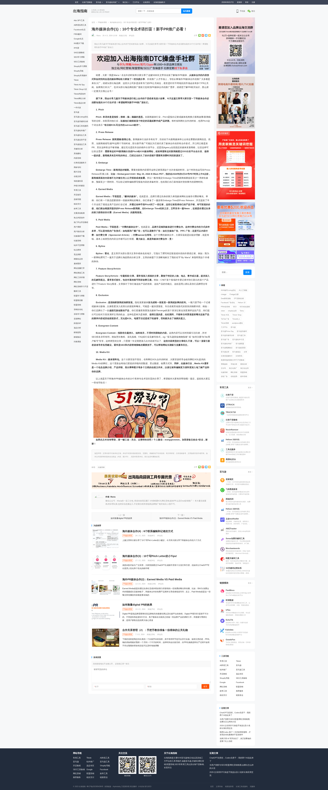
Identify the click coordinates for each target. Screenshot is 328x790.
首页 (76, 2)
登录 (246, 2)
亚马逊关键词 (242, 331)
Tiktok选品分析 (80, 103)
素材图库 (77, 264)
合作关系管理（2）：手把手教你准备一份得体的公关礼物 (155, 630)
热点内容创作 (79, 218)
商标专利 (77, 167)
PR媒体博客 (102, 22)
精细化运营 (78, 259)
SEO (235, 307)
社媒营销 (77, 241)
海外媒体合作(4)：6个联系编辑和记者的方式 (147, 531)
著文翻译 (133, 786)
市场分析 (234, 364)
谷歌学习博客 (79, 314)
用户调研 (77, 227)
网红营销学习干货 (81, 286)
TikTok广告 (225, 319)
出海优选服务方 (159, 2)
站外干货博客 (79, 245)
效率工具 (77, 209)
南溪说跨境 (229, 786)
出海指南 (80, 11)
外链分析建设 (79, 186)
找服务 (252, 786)
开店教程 (223, 674)
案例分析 (243, 364)
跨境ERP (77, 323)
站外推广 (223, 670)
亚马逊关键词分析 (81, 121)
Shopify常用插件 (80, 75)
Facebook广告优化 (228, 303)
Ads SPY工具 (79, 20)
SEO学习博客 (79, 57)
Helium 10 (241, 303)
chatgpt (223, 294)
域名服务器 (78, 181)
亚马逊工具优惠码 (81, 126)
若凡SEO (147, 786)
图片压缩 (77, 172)
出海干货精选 (87, 2)
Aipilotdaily (117, 786)
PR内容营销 (225, 307)
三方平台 (136, 2)
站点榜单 (77, 250)
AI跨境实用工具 (80, 25)
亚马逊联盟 (240, 344)
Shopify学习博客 (80, 66)
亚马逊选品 (236, 352)
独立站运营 (244, 368)
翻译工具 (77, 291)
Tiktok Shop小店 (80, 89)
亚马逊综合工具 (80, 135)
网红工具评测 (79, 277)
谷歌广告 (224, 376)
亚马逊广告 (225, 339)
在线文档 (77, 176)
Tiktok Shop (236, 315)
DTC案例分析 (239, 298)
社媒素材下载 (79, 236)
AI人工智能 (243, 290)
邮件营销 (243, 376)
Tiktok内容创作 (80, 94)
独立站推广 (233, 368)
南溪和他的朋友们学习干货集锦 (232, 360)
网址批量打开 (79, 268)
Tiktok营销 (225, 323)
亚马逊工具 (241, 335)
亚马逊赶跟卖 (241, 348)
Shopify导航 (78, 71)
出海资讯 (146, 2)
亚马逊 (98, 2)
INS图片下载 (79, 43)
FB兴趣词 (77, 34)
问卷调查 (77, 342)
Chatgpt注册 (234, 294)
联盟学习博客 (79, 296)
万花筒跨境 (125, 786)
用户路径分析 (79, 231)
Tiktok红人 (236, 319)
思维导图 (77, 199)
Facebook (240, 682)
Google (223, 682)
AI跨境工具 (224, 665)
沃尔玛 (223, 368)
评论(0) (131, 36)
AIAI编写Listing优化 (228, 290)
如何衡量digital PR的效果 (137, 604)
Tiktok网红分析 (80, 98)
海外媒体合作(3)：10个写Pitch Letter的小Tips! (149, 556)
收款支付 (77, 204)
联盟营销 (77, 305)
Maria (98, 36)
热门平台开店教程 (81, 222)
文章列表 (219, 786)
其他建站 (77, 153)
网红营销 (77, 282)
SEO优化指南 (245, 307)
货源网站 (77, 319)
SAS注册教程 (79, 53)
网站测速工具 (79, 273)
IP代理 (76, 48)
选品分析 (77, 328)
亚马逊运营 (225, 352)
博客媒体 (224, 364)
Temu (242, 311)
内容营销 (77, 158)
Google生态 (78, 39)
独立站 (125, 2)
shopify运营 (232, 311)
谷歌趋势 (234, 376)
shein (223, 311)
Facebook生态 (79, 30)
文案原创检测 (79, 213)
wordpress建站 (237, 323)
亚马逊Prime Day (227, 331)
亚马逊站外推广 (112, 2)
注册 (253, 2)
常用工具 (77, 190)
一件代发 (77, 108)
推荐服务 (239, 691)
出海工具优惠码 (242, 786)
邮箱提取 (77, 332)
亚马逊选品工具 (80, 144)
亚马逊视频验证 (227, 348)
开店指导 (77, 195)
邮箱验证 (77, 337)
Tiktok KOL (225, 315)
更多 (250, 388)
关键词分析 (78, 149)
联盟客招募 (78, 300)
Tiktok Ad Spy (79, 85)
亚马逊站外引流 (238, 339)
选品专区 (239, 674)
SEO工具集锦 (79, 62)
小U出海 (141, 786)
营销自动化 (78, 309)
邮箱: (149, 687)
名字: (96, 687)
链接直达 (239, 695)
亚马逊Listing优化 (81, 117)
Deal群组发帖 (226, 298)
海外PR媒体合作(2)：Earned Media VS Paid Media (152, 579)
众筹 (245, 352)
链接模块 (224, 583)
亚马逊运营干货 (80, 140)
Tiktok (76, 80)
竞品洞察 (77, 254)
